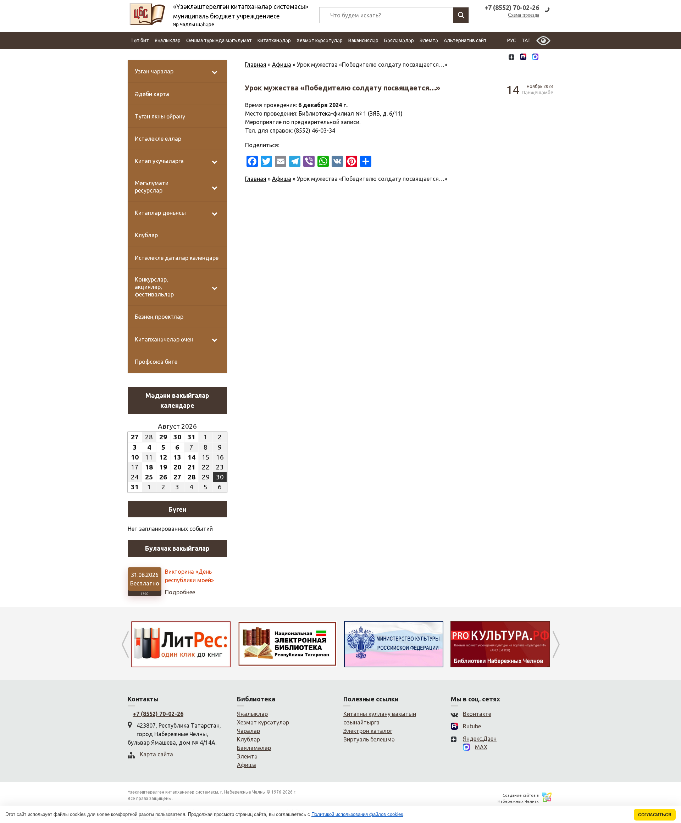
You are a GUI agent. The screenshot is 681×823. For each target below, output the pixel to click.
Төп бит (140, 40)
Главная (255, 64)
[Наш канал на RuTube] (523, 57)
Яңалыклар (168, 40)
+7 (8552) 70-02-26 (158, 714)
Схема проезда (523, 15)
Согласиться (654, 814)
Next (556, 644)
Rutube (472, 726)
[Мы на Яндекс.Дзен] (511, 57)
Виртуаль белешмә (369, 739)
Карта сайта (156, 754)
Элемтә (429, 40)
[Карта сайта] (547, 57)
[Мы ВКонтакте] (499, 57)
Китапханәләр (274, 40)
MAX (481, 747)
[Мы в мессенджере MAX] (535, 57)
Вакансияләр (363, 40)
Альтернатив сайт (465, 40)
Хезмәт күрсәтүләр (320, 40)
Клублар (248, 739)
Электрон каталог (367, 731)
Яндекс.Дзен (480, 738)
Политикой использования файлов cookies (357, 814)
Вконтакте (477, 714)
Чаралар (248, 731)
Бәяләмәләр (399, 40)
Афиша (281, 64)
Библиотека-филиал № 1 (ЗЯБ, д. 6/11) (351, 113)
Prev (125, 644)
